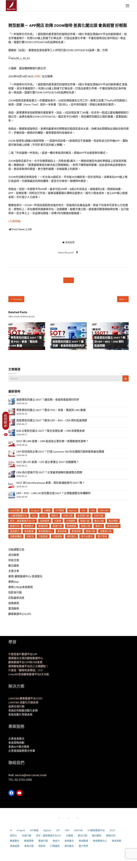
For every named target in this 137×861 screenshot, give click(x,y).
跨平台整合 (87, 536)
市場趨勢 (70, 520)
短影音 (30, 536)
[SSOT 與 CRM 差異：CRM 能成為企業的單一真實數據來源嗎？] (11, 442)
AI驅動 (47, 510)
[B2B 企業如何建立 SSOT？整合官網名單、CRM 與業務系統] (11, 432)
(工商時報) (14, 221)
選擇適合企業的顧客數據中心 (25, 658)
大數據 (57, 520)
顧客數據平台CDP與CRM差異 (25, 662)
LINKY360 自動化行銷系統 (23, 702)
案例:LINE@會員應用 (20, 587)
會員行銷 (90, 531)
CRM (92, 510)
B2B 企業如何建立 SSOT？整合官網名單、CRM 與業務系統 (50, 430)
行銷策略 (43, 536)
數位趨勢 (13, 565)
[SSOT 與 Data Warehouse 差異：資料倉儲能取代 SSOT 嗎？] (11, 484)
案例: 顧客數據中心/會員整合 (25, 576)
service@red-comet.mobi (30, 775)
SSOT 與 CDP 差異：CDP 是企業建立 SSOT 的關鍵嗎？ (47, 462)
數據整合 (29, 525)
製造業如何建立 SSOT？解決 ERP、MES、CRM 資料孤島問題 (109, 341)
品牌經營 (44, 520)
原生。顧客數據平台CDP (22, 520)
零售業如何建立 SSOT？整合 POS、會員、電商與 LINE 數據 (26, 341)
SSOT (43, 515)
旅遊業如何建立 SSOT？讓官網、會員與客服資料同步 (68, 343)
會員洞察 (62, 531)
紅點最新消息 (16, 597)
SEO (34, 515)
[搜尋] (125, 378)
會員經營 (70, 242)
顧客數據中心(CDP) (19, 614)
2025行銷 (14, 510)
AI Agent (35, 510)
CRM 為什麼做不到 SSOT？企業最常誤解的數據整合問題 (49, 472)
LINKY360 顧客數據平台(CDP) (25, 698)
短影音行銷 (15, 592)
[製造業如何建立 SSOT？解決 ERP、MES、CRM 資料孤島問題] (11, 422)
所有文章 (13, 560)
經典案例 (13, 603)
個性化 (54, 515)
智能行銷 (85, 525)
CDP (84, 510)
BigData (73, 510)
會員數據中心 (45, 531)
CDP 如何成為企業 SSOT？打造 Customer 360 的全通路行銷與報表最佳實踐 (60, 451)
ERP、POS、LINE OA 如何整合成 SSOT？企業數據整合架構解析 (53, 493)
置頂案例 (13, 608)
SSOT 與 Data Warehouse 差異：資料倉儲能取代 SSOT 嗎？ (50, 482)
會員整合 (14, 531)
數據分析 (14, 525)
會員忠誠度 (113, 525)
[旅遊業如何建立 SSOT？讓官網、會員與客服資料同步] (11, 401)
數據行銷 (57, 525)
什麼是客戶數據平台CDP (22, 654)
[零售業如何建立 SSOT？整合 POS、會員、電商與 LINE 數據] (11, 411)
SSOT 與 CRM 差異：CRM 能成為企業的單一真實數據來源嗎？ (52, 441)
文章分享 (13, 571)
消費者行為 (106, 531)
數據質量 (71, 525)
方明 (36, 76)
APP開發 (59, 510)
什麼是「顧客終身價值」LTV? (25, 670)
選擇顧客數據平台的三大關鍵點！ (28, 666)
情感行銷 (85, 520)
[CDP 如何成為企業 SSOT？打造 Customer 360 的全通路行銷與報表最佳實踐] (11, 453)
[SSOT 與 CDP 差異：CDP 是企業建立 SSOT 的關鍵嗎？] (11, 463)
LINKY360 (104, 510)
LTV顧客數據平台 (18, 515)
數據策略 (43, 525)
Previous (17, 299)
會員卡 (98, 525)
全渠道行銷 (83, 515)
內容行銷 (68, 515)
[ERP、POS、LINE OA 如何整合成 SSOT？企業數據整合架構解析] (11, 494)
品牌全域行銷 (16, 706)
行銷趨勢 (57, 536)
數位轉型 (113, 520)
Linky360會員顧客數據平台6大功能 (28, 674)
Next (121, 299)
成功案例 (13, 555)
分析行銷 (98, 515)
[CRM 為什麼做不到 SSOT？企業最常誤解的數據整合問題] (11, 474)
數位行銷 (99, 520)
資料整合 (71, 536)
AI (25, 510)
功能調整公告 (16, 549)
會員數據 (29, 531)
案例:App (13, 581)
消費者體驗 (16, 536)
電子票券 (102, 536)
